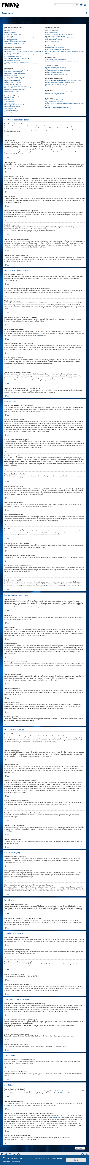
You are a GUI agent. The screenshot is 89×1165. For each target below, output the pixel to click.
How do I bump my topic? (11, 91)
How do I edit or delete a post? (13, 72)
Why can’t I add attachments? (13, 82)
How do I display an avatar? (12, 60)
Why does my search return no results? (56, 69)
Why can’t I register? (10, 32)
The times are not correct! (11, 53)
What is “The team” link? (52, 41)
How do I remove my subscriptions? (55, 86)
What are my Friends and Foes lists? (55, 59)
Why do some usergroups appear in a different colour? (60, 38)
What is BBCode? (9, 97)
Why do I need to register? (12, 29)
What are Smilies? (9, 101)
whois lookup (54, 1117)
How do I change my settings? (13, 49)
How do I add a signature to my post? (15, 73)
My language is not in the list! (12, 56)
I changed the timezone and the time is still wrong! (19, 55)
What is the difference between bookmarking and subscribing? (63, 80)
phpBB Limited (56, 1091)
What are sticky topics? (11, 108)
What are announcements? (12, 106)
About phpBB (57, 1093)
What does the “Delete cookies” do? (14, 43)
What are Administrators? (52, 29)
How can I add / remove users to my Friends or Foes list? (61, 61)
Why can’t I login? (9, 36)
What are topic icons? (10, 112)
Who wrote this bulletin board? (54, 100)
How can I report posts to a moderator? (15, 86)
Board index (7, 13)
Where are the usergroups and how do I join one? (59, 34)
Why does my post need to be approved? (16, 89)
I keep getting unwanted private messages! (57, 49)
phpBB (37, 335)
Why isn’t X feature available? (54, 102)
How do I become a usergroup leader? (56, 36)
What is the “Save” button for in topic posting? (17, 88)
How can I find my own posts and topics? (57, 74)
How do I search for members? (54, 72)
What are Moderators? (51, 31)
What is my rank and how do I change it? (16, 62)
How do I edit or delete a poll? (13, 79)
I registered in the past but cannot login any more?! (19, 38)
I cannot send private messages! (54, 47)
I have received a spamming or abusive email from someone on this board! (64, 52)
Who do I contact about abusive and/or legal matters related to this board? (64, 104)
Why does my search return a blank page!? (57, 70)
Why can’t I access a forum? (12, 80)
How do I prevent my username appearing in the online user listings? (24, 51)
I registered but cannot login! (12, 34)
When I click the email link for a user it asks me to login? (20, 64)
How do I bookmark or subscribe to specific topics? (60, 82)
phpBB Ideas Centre (10, 1105)
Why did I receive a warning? (12, 84)
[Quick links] (86, 13)
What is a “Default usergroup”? (54, 40)
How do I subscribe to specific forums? (56, 84)
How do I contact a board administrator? (57, 107)
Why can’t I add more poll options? (14, 77)
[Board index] (10, 4)
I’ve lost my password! (10, 40)
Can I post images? (9, 103)
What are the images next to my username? (17, 58)
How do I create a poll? (11, 75)
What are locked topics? (11, 110)
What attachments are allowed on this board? (58, 92)
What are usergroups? (51, 32)
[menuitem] (81, 5)
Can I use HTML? (9, 99)
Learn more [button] (15, 1161)
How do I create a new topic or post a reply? (17, 70)
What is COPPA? (9, 31)
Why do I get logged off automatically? (15, 41)
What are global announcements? (14, 105)
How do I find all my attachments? (55, 94)
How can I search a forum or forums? (55, 67)
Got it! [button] (75, 1160)
